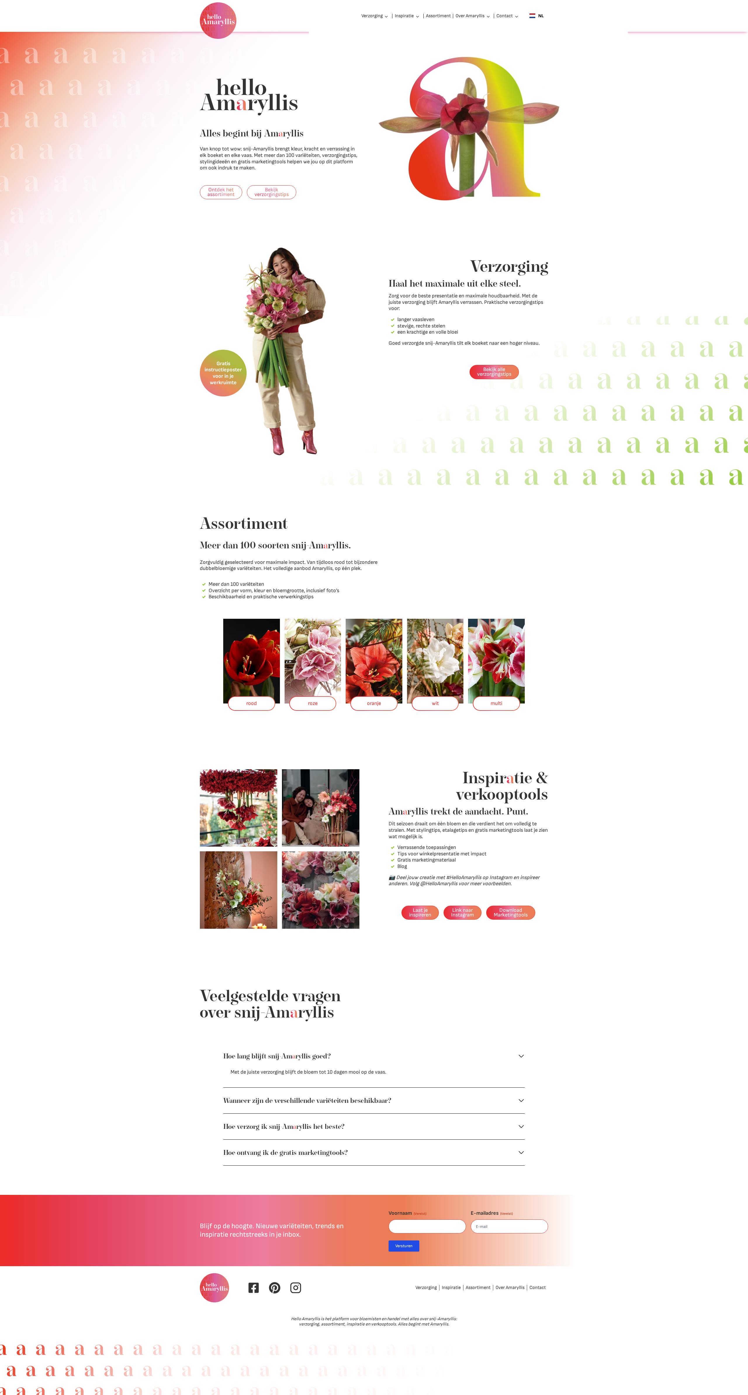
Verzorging (372, 16)
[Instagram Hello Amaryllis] (296, 1288)
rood (251, 703)
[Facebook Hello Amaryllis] (253, 1288)
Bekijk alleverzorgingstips (494, 371)
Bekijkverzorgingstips (271, 192)
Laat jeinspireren (420, 912)
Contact (504, 16)
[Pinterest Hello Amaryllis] (274, 1288)
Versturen (404, 1245)
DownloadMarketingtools (511, 912)
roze (313, 703)
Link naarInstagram (462, 912)
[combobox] (536, 16)
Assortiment (438, 16)
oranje (374, 703)
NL (541, 15)
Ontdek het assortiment (221, 192)
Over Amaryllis (470, 16)
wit (435, 703)
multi (496, 703)
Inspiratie (404, 16)
